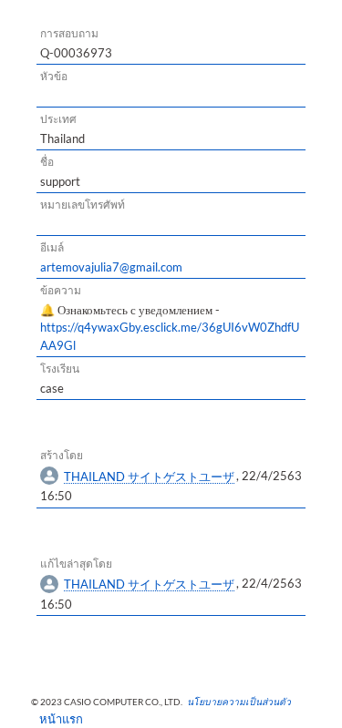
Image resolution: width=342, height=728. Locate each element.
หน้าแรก (55, 719)
